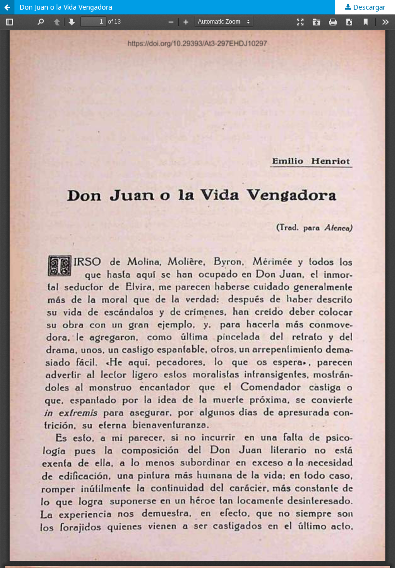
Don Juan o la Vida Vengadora (65, 7)
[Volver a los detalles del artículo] (7, 7)
